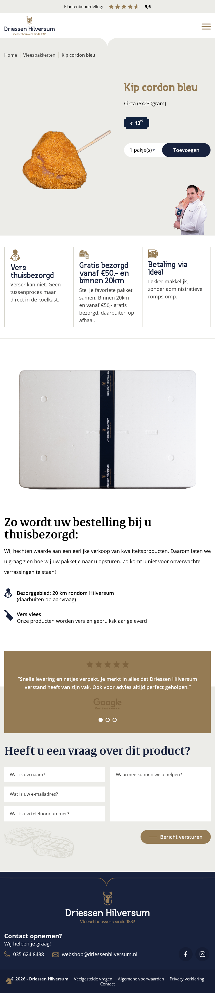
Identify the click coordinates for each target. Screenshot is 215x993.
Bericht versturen (181, 836)
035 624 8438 (28, 954)
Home (10, 55)
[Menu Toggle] (206, 26)
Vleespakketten (39, 55)
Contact (107, 984)
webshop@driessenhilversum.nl (99, 954)
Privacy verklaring (187, 979)
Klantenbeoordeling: (107, 6)
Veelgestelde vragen (93, 979)
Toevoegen (186, 150)
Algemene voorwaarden (141, 979)
